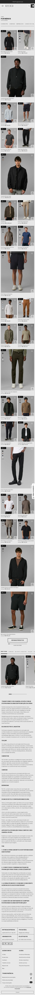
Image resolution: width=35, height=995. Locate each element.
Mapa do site (5, 965)
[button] (19, 34)
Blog (3, 968)
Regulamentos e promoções (8, 977)
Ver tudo (4, 651)
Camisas (11, 651)
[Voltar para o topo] (32, 893)
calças (22, 716)
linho (8, 857)
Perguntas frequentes (24, 965)
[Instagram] (31, 974)
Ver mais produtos (17, 640)
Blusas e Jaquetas (21, 651)
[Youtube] (31, 982)
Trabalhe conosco (6, 962)
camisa (4, 879)
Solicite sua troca (23, 962)
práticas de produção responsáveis (16, 892)
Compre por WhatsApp (24, 954)
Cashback (4, 960)
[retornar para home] (9, 6)
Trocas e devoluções (7, 982)
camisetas (11, 759)
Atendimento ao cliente (24, 957)
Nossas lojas (5, 957)
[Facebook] (31, 978)
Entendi (17, 992)
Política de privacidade (7, 980)
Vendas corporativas (24, 960)
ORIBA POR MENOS (33, 491)
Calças (30, 651)
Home (2, 16)
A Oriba (4, 954)
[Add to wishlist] (15, 32)
